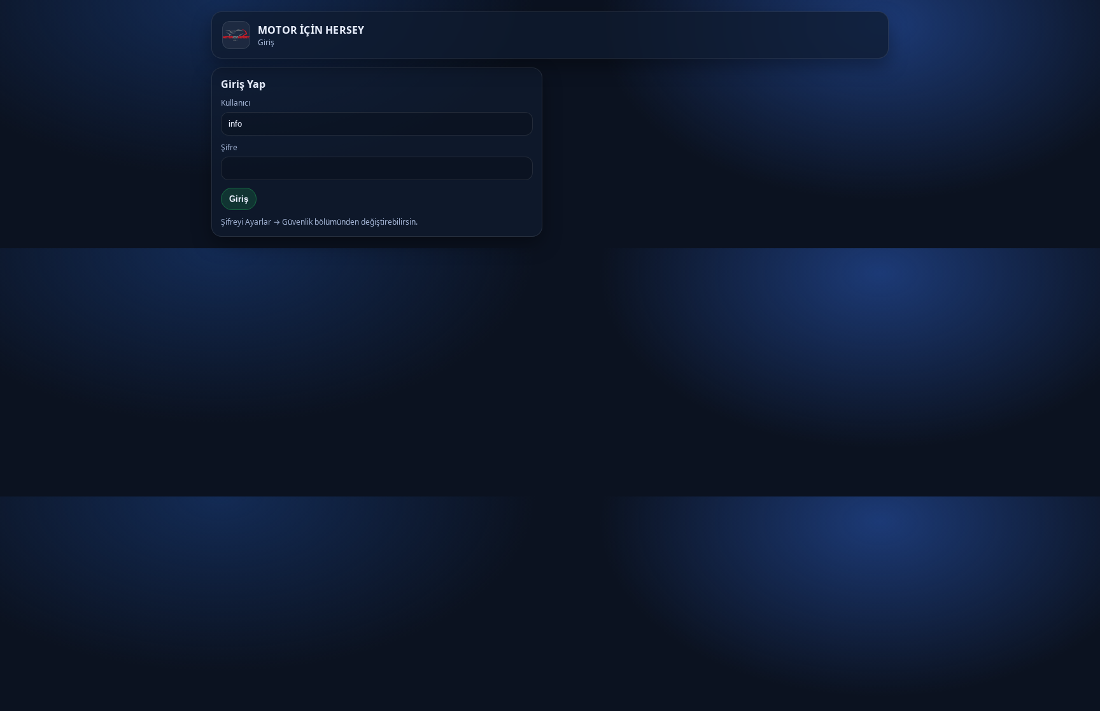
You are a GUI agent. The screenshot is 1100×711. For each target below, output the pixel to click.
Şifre (229, 147)
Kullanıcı (235, 102)
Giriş (238, 199)
